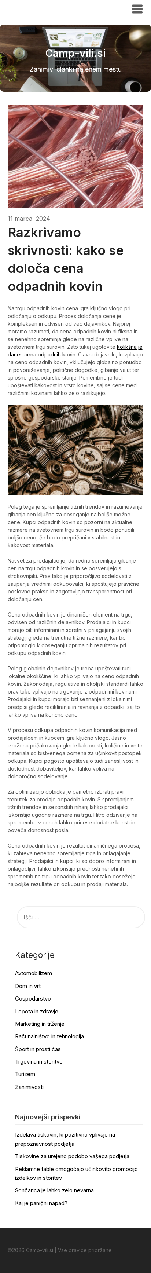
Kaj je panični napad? (41, 1203)
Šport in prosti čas (38, 1049)
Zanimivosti (29, 1086)
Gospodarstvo (33, 998)
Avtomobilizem (33, 973)
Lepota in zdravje (36, 1011)
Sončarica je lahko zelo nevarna (54, 1190)
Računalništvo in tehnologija (49, 1036)
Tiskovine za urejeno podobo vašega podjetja (72, 1156)
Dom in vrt (28, 986)
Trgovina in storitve (39, 1061)
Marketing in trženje (40, 1023)
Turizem (25, 1074)
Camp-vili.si (30, 8)
